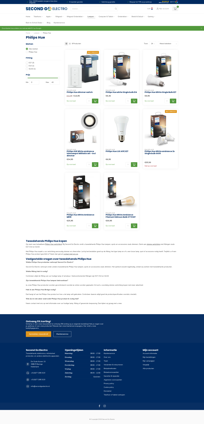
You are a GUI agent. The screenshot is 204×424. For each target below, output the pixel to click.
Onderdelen (122, 16)
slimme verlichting (153, 244)
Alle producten (148, 368)
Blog (48, 23)
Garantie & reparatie (111, 376)
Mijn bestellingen (149, 357)
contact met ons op (71, 254)
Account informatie (150, 353)
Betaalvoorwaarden (111, 372)
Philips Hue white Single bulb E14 (121, 92)
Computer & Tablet (106, 16)
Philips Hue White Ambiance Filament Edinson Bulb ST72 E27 (121, 216)
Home (28, 16)
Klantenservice (59, 23)
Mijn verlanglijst (148, 361)
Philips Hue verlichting (53, 244)
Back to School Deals (34, 23)
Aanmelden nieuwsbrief (38, 334)
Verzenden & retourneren (113, 365)
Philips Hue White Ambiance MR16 (80, 216)
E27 (31, 63)
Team (106, 361)
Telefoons (37, 16)
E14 (31, 66)
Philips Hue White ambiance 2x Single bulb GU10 (160, 152)
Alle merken (33, 49)
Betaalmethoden (110, 368)
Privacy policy (109, 383)
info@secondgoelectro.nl (40, 386)
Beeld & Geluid (137, 16)
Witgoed (58, 16)
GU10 (32, 69)
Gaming (150, 16)
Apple (48, 16)
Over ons (107, 357)
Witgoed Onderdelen (75, 16)
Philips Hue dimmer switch (80, 92)
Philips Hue (47, 33)
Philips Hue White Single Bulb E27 (160, 92)
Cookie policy (109, 387)
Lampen (90, 16)
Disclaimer (108, 391)
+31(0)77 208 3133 (38, 373)
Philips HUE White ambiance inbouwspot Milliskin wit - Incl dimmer (81, 153)
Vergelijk (146, 365)
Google (38, 28)
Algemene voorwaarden (113, 380)
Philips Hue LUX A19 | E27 (117, 151)
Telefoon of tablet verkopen (114, 395)
